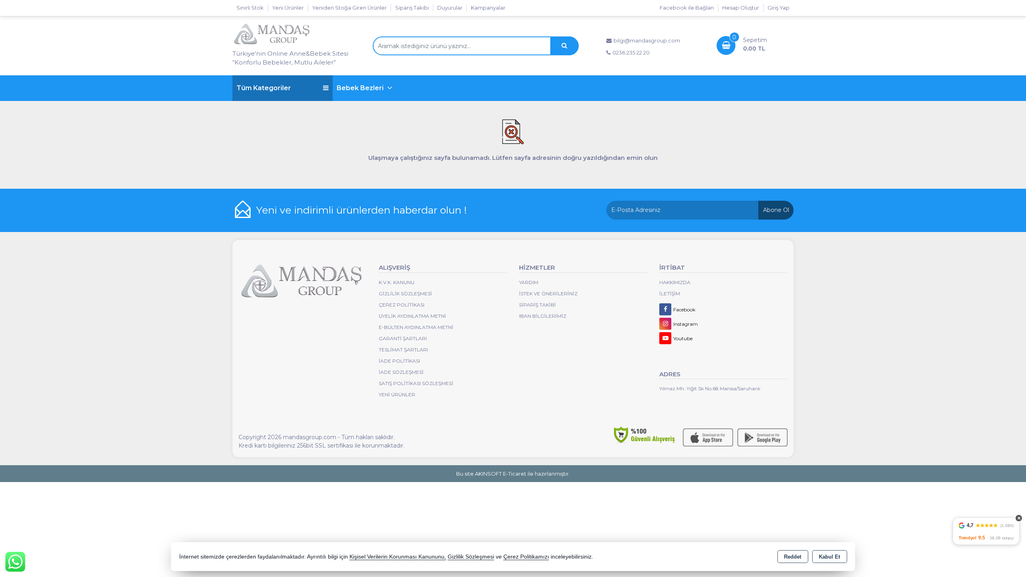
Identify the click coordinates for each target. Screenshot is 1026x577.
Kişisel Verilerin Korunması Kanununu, (397, 557)
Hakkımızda (675, 282)
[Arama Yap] (564, 45)
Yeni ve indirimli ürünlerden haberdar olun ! (361, 210)
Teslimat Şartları (403, 350)
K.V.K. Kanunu (396, 282)
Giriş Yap (778, 7)
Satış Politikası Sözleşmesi (416, 383)
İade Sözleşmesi (401, 372)
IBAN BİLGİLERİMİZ (542, 316)
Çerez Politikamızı (526, 557)
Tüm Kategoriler (263, 88)
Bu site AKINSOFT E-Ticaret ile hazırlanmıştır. (513, 473)
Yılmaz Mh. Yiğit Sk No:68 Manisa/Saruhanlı (709, 388)
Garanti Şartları (403, 338)
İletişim (669, 294)
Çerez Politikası (401, 305)
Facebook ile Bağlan (687, 7)
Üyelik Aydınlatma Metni (412, 316)
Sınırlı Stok (250, 7)
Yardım (528, 282)
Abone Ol (776, 210)
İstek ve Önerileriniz (548, 294)
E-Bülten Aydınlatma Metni (416, 327)
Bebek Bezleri (361, 88)
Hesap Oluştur (740, 7)
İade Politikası (399, 361)
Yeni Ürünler (397, 394)
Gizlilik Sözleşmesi (405, 294)
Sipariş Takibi (412, 7)
